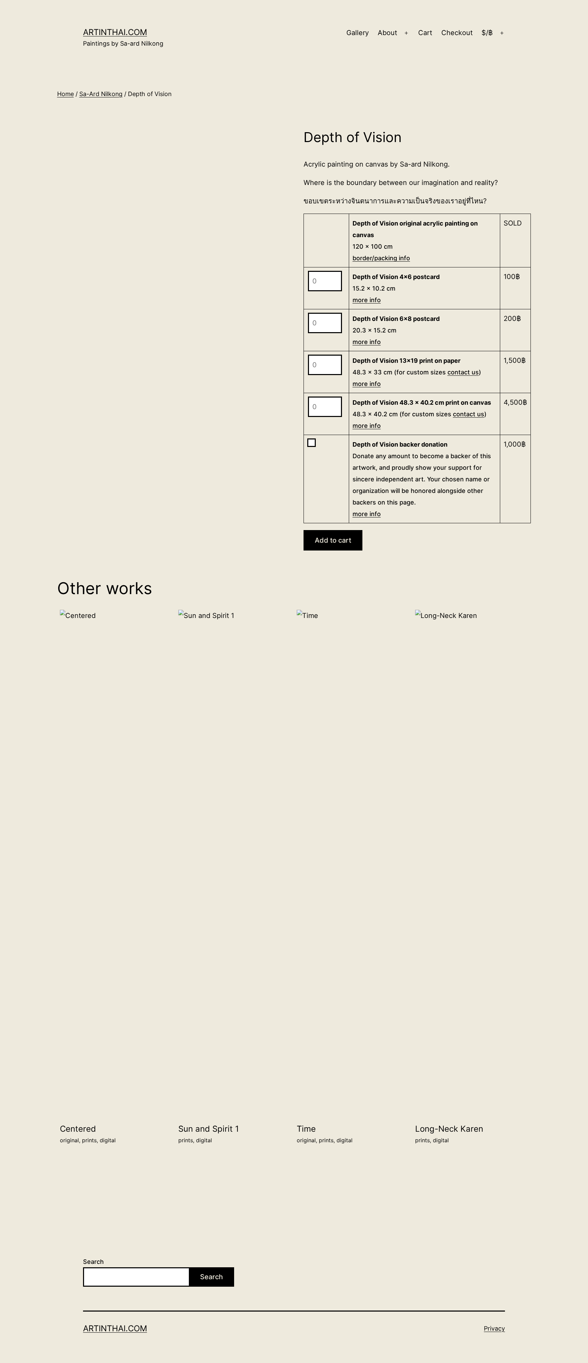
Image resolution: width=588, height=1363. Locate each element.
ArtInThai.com (115, 32)
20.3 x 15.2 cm (396, 330)
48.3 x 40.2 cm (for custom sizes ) (422, 414)
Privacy (494, 1328)
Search (93, 1261)
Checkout (457, 33)
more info (367, 300)
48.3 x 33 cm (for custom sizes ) (417, 372)
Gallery (357, 33)
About (387, 33)
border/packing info (381, 258)
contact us (463, 372)
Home (65, 93)
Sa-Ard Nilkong (100, 93)
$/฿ (487, 33)
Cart (425, 33)
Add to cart (333, 540)
